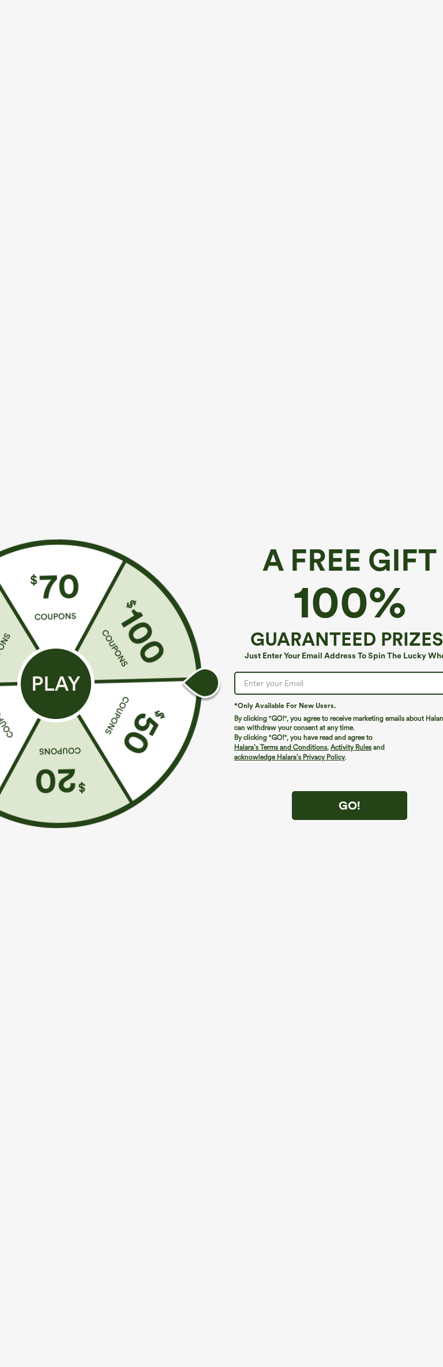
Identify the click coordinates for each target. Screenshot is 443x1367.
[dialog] (221, 683)
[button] (56, 683)
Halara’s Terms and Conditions (280, 747)
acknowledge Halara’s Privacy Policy (289, 757)
